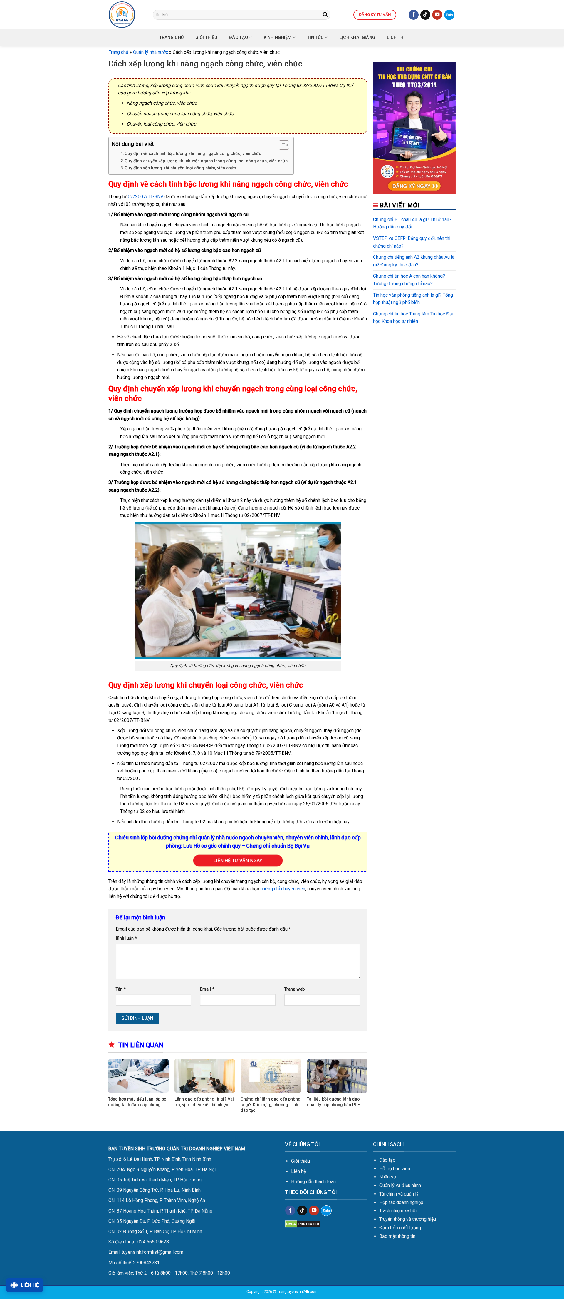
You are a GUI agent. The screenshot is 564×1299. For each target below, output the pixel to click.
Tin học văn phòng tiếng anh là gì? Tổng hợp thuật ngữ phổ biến (413, 298)
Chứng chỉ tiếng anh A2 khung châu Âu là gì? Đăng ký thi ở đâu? (413, 261)
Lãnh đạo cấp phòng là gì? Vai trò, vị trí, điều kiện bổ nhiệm (204, 1102)
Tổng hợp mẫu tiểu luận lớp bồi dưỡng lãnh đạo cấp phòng (137, 1102)
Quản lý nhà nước (150, 52)
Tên (121, 989)
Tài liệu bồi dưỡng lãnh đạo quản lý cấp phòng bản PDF (333, 1102)
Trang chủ (172, 37)
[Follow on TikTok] (425, 15)
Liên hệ (298, 1171)
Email (207, 989)
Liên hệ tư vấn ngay (238, 860)
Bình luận (126, 938)
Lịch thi (395, 37)
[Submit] (325, 15)
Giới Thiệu (206, 37)
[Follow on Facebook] (414, 15)
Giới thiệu (300, 1161)
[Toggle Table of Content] (281, 145)
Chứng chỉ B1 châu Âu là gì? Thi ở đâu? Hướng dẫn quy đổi (412, 223)
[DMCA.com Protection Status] (302, 1223)
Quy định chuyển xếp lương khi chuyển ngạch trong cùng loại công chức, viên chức (206, 160)
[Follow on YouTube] (437, 15)
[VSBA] (126, 14)
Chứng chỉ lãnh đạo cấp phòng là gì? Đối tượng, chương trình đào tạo (271, 1105)
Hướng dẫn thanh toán (313, 1181)
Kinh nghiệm (278, 37)
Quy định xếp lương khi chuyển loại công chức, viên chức (180, 168)
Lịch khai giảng (357, 37)
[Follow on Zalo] (449, 14)
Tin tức (315, 37)
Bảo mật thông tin (397, 1236)
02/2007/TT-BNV (145, 196)
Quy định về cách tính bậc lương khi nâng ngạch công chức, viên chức (193, 153)
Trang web (294, 989)
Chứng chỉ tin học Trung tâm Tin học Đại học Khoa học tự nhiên (413, 317)
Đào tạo (238, 37)
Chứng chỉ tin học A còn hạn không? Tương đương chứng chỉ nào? (409, 279)
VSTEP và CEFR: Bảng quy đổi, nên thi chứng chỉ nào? (411, 242)
